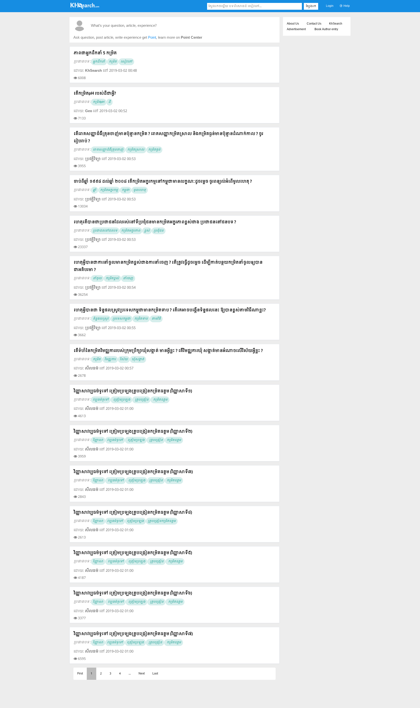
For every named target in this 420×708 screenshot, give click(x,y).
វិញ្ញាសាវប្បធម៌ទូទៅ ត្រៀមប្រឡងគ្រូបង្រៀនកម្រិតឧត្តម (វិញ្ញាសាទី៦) (133, 593)
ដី (109, 102)
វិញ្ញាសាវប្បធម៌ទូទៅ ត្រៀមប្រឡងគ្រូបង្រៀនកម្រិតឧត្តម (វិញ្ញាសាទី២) (133, 431)
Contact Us (314, 23)
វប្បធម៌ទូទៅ (101, 399)
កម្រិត (113, 61)
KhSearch (335, 23)
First (80, 673)
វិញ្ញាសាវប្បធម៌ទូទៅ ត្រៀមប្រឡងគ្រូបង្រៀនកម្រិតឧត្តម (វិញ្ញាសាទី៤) (133, 512)
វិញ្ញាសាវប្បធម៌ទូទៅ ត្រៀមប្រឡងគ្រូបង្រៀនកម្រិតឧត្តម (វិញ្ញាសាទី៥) (133, 553)
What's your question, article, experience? (124, 26)
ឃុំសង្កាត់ (138, 359)
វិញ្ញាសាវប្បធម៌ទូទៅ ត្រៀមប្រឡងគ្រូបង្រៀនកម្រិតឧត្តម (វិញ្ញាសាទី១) (133, 391)
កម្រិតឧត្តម (159, 399)
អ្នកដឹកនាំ (99, 61)
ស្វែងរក (311, 6)
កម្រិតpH (99, 102)
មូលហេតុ (139, 190)
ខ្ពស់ (147, 230)
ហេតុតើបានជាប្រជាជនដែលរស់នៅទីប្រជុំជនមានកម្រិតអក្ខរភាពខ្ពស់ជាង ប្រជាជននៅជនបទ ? (155, 222)
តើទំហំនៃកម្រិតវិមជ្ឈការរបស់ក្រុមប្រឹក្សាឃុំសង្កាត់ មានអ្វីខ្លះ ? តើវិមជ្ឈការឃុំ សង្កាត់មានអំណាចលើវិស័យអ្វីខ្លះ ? (168, 351)
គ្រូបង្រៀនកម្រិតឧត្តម (162, 521)
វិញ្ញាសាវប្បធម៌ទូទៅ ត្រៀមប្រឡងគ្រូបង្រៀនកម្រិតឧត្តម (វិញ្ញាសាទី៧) (133, 634)
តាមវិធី (156, 318)
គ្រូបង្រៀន (141, 399)
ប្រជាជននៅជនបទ (105, 230)
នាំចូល (97, 278)
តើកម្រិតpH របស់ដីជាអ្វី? (95, 93)
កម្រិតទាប (141, 318)
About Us (293, 23)
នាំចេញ (128, 278)
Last (155, 673)
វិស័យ (124, 359)
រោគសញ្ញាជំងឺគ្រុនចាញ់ (108, 149)
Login (329, 6)
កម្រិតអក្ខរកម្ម (109, 190)
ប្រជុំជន (159, 230)
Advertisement (296, 29)
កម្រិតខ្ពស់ (112, 278)
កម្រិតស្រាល (135, 149)
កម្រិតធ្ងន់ (154, 149)
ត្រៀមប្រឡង (121, 399)
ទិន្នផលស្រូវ (101, 318)
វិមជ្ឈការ (110, 359)
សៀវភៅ (126, 61)
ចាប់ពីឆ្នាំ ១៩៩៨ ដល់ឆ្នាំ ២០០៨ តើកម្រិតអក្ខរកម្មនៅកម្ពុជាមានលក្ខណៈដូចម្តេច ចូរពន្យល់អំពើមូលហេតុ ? (163, 181)
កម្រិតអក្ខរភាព (130, 230)
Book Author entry (326, 29)
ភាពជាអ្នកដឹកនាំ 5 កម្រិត (95, 53)
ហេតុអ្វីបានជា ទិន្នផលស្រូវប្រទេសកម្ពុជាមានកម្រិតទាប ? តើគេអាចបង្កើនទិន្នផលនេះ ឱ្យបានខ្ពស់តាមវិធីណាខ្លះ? (170, 310)
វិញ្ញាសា (98, 440)
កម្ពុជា (126, 190)
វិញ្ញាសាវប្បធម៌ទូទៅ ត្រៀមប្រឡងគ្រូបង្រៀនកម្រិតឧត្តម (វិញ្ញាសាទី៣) (133, 472)
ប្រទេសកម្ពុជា (122, 318)
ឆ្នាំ (94, 190)
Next (142, 673)
